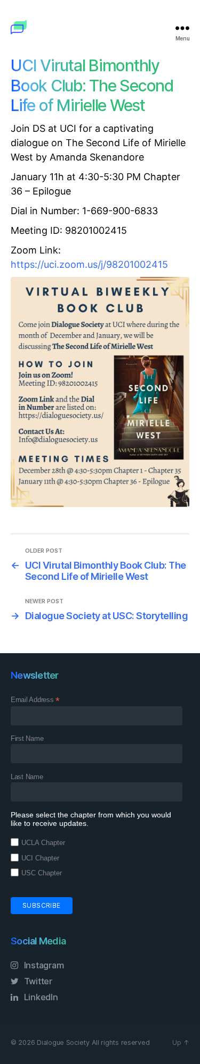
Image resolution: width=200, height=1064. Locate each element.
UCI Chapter (40, 858)
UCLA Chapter (43, 843)
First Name (27, 738)
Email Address (35, 700)
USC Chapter (41, 873)
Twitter (37, 981)
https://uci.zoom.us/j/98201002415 (89, 264)
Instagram (42, 965)
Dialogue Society (63, 1042)
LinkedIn (40, 997)
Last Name (27, 777)
